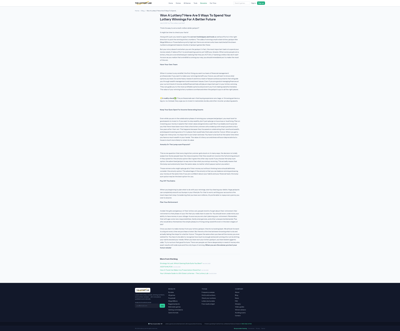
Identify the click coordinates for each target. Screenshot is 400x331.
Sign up (261, 3)
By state (171, 292)
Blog (142, 11)
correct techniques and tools (202, 37)
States (178, 3)
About (237, 292)
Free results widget (208, 304)
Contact (238, 316)
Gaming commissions (175, 310)
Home (171, 3)
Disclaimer (251, 328)
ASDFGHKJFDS (166, 267)
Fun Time (213, 3)
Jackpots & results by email (143, 302)
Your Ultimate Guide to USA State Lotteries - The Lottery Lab (184, 273)
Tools (195, 3)
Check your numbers (209, 298)
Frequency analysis (208, 292)
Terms (263, 328)
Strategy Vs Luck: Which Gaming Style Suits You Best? (181, 263)
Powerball (171, 298)
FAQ (236, 301)
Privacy (258, 328)
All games (171, 295)
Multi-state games (174, 307)
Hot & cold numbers (208, 295)
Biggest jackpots (174, 304)
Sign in (253, 3)
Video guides (239, 307)
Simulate (203, 3)
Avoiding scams (240, 313)
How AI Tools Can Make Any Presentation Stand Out (180, 270)
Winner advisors (240, 310)
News (237, 298)
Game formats (173, 313)
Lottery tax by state (208, 301)
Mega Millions (173, 301)
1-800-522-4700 (246, 324)
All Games (187, 3)
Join (162, 306)
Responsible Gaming (240, 328)
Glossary (238, 304)
